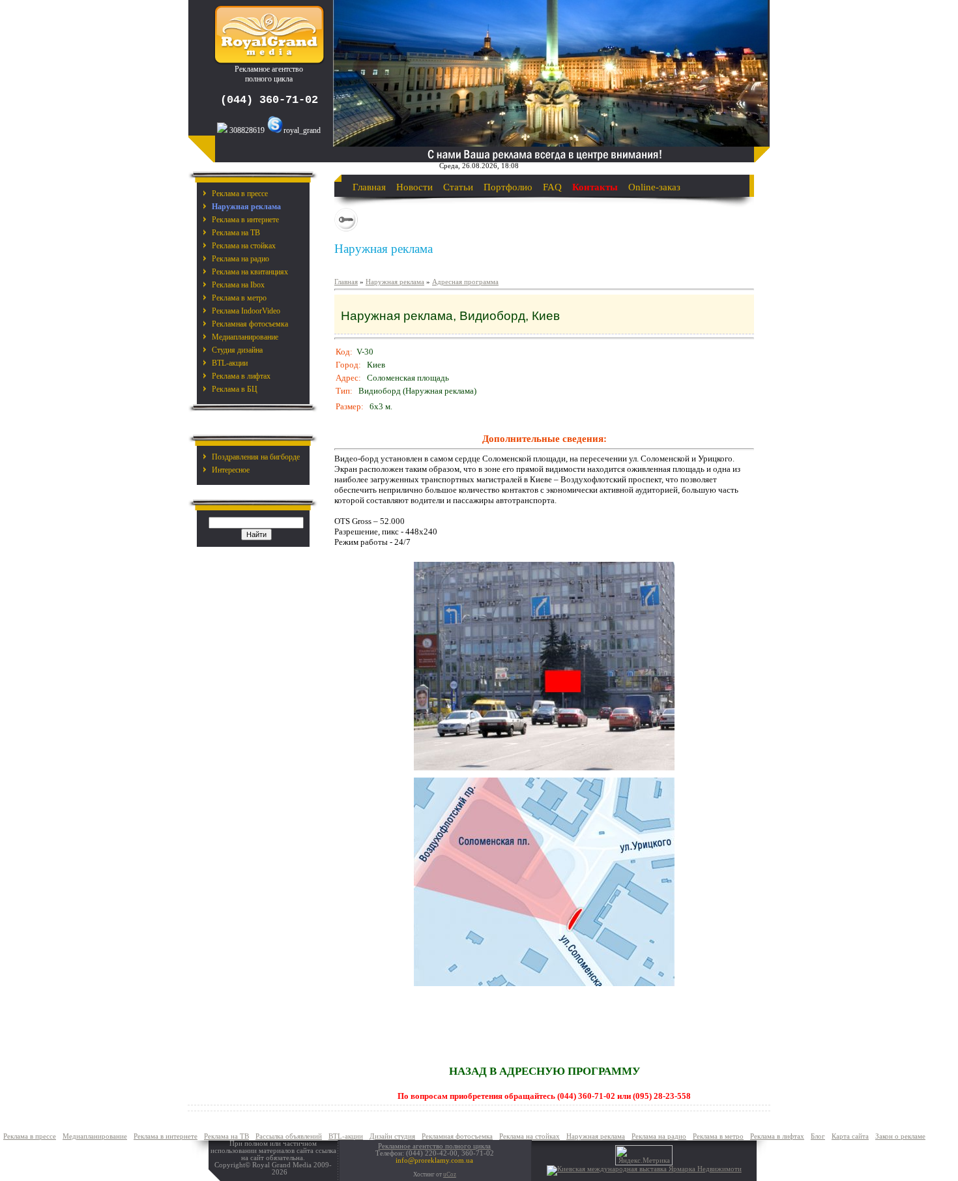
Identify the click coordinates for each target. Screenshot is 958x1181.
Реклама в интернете (245, 219)
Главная (346, 281)
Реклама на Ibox (238, 284)
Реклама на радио (240, 258)
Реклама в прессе (240, 193)
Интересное (231, 469)
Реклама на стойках (244, 245)
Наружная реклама (395, 281)
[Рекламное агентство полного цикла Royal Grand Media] (269, 61)
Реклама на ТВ (236, 232)
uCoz (449, 1174)
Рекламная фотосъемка (250, 323)
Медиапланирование (245, 337)
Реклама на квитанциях (250, 271)
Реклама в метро (239, 297)
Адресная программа (465, 281)
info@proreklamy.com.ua (434, 1160)
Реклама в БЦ (234, 389)
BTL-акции (230, 363)
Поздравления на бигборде (256, 456)
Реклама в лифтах (241, 376)
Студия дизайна (237, 350)
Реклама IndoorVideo (246, 310)
